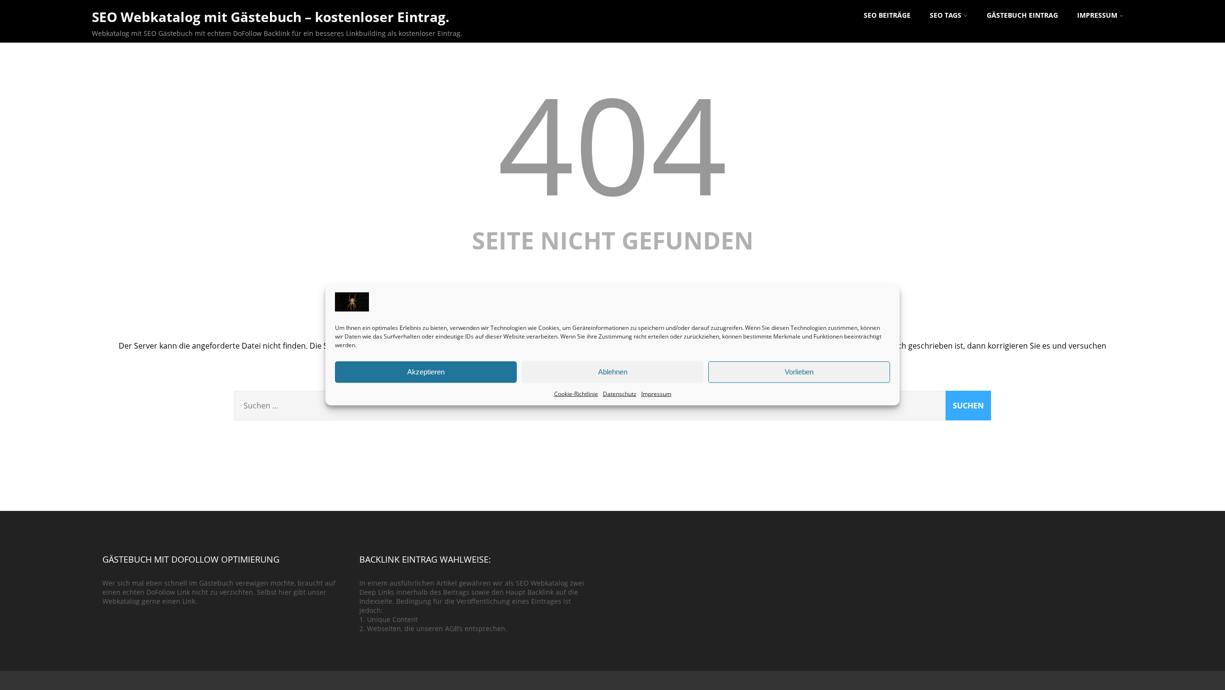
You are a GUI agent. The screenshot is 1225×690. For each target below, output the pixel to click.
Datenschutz (619, 393)
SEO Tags (945, 15)
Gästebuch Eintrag (1022, 15)
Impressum (656, 393)
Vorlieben (799, 372)
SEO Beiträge (887, 15)
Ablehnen (612, 372)
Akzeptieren (426, 372)
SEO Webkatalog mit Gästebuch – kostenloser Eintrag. (270, 17)
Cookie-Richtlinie (576, 393)
